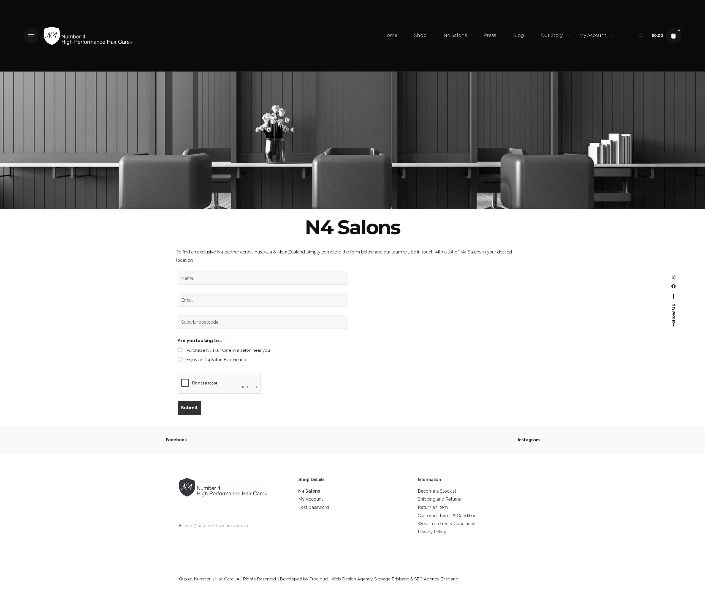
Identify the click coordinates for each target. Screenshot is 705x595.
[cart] (673, 35)
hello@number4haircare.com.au (216, 525)
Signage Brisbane (391, 579)
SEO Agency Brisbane (436, 579)
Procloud (318, 579)
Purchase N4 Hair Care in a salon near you (228, 350)
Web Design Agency (352, 579)
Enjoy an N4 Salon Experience (216, 359)
